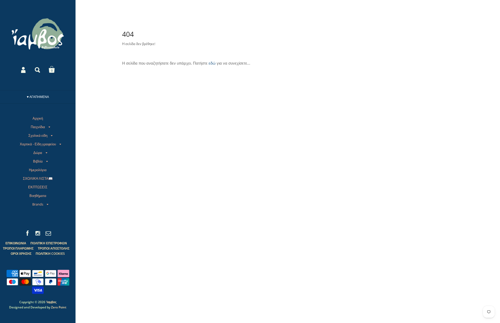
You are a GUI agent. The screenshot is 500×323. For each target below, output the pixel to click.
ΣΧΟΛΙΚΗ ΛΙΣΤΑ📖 (38, 178)
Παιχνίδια (38, 127)
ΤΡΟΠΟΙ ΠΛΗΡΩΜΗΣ (18, 248)
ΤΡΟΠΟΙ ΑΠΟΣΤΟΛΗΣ (54, 248)
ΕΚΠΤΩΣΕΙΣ (37, 187)
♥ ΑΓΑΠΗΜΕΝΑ (38, 97)
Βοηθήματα (37, 195)
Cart (52, 69)
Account (23, 69)
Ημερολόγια (38, 169)
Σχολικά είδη (37, 135)
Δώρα (37, 152)
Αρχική (38, 118)
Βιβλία (38, 161)
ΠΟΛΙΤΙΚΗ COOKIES (50, 253)
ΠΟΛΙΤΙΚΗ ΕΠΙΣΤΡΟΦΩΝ (48, 243)
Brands (37, 204)
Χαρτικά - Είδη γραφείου (38, 144)
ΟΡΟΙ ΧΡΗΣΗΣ (21, 253)
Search (37, 69)
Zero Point (58, 307)
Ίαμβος (51, 302)
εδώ (212, 63)
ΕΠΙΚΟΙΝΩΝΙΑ (15, 243)
